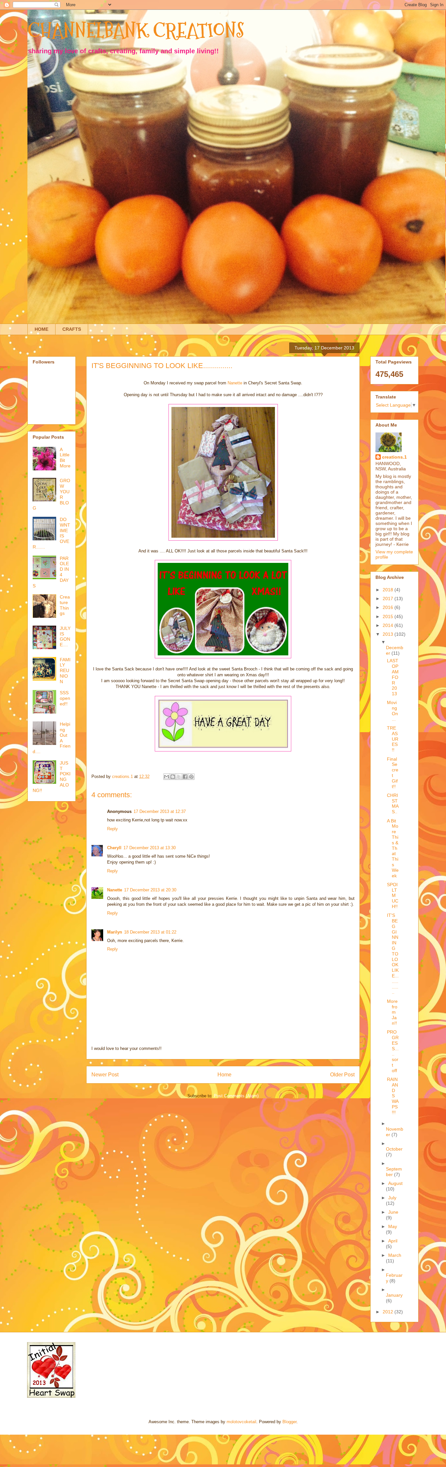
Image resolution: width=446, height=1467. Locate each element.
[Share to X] (179, 776)
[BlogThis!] (172, 776)
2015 (388, 616)
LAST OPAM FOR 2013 (393, 677)
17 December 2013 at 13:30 (149, 847)
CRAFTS (71, 329)
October (394, 1149)
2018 (388, 589)
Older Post (342, 1074)
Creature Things (65, 605)
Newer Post (105, 1074)
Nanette (235, 382)
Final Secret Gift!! (392, 772)
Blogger (289, 1421)
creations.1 (394, 457)
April (392, 1240)
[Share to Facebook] (185, 776)
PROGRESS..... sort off (393, 1051)
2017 (388, 598)
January (394, 1295)
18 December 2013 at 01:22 (150, 932)
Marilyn (114, 932)
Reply (112, 828)
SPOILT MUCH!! (392, 895)
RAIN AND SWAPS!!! (393, 1096)
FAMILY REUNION (65, 670)
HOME (41, 329)
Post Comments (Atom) (236, 1095)
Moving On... (392, 710)
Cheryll (114, 847)
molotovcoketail (241, 1421)
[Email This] (166, 776)
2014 (388, 625)
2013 (388, 634)
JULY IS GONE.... (65, 636)
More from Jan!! (392, 1012)
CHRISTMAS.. (393, 803)
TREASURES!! (392, 738)
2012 (388, 1311)
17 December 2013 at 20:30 (150, 889)
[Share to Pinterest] (191, 776)
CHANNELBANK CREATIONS (135, 30)
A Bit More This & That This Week (393, 848)
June (393, 1212)
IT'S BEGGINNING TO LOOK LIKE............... (393, 954)
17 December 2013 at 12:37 (160, 811)
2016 (388, 607)
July (392, 1197)
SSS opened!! (65, 698)
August (395, 1183)
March (394, 1255)
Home (224, 1074)
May (392, 1226)
